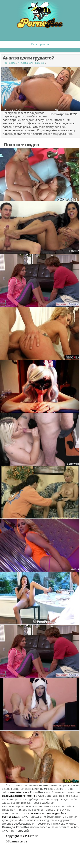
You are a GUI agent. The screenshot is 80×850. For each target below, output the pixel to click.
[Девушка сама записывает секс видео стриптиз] (40, 545)
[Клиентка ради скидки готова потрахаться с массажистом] (40, 757)
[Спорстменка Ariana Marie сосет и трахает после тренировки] (40, 280)
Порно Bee (9, 63)
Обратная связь (16, 841)
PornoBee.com (40, 792)
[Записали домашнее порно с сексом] (40, 174)
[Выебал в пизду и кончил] (40, 598)
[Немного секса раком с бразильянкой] (40, 227)
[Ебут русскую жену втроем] (40, 333)
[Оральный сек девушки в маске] (40, 386)
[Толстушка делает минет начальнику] (40, 439)
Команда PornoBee (16, 827)
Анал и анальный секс (31, 63)
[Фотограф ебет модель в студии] (40, 492)
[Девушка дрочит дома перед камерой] (40, 704)
